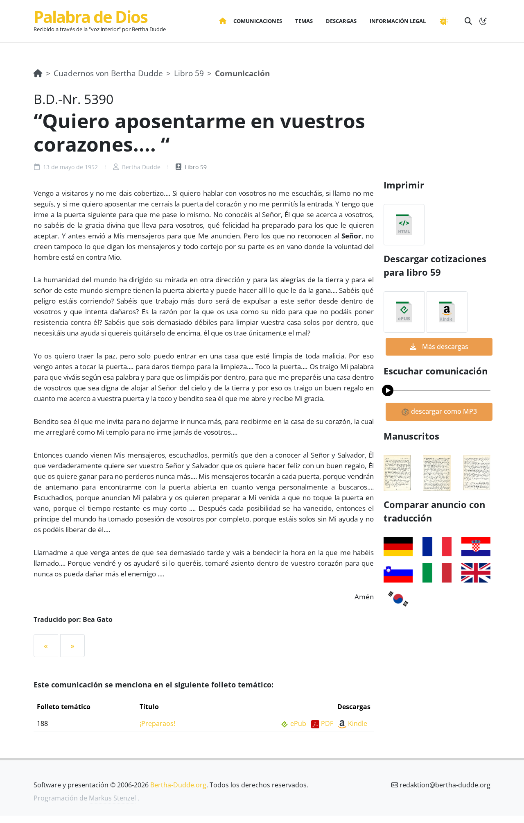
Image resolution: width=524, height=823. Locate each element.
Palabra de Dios (90, 16)
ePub (298, 723)
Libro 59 (189, 73)
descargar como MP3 (443, 411)
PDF (327, 723)
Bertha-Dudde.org (178, 784)
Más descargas (444, 346)
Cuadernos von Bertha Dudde (108, 73)
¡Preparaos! (157, 723)
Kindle (357, 723)
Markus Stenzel (112, 798)
